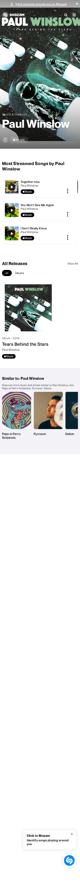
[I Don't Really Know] (36, 233)
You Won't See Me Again (37, 205)
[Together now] (36, 187)
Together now (30, 182)
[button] (77, 4)
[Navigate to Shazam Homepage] (13, 15)
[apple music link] (18, 140)
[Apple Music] (9, 356)
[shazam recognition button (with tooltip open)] (69, 860)
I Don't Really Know (34, 228)
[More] (67, 191)
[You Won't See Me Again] (36, 210)
